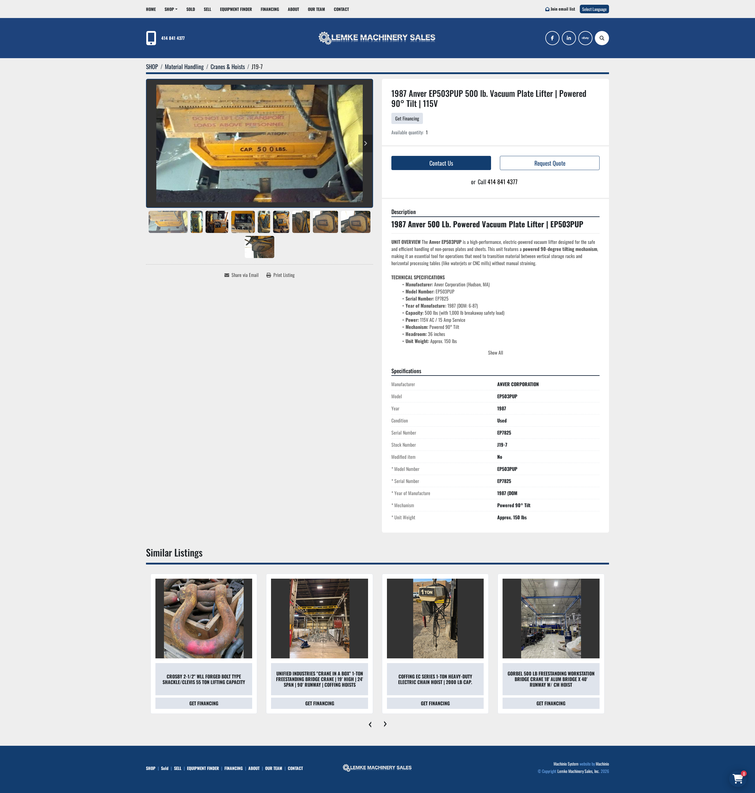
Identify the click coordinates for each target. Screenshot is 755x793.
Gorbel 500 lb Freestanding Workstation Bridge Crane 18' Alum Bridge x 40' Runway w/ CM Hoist (435, 679)
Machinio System (566, 764)
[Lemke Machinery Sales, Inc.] (378, 767)
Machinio (602, 764)
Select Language (594, 9)
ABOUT (293, 9)
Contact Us (441, 163)
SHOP (169, 9)
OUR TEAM (316, 9)
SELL (207, 9)
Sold (190, 9)
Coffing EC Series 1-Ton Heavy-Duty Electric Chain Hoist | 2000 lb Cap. (319, 679)
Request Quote (549, 163)
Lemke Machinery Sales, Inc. (578, 771)
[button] (171, 9)
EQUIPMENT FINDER (236, 9)
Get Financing (407, 118)
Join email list (563, 9)
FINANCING (270, 9)
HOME (151, 9)
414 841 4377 (173, 38)
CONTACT (341, 9)
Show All (495, 352)
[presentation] (370, 723)
